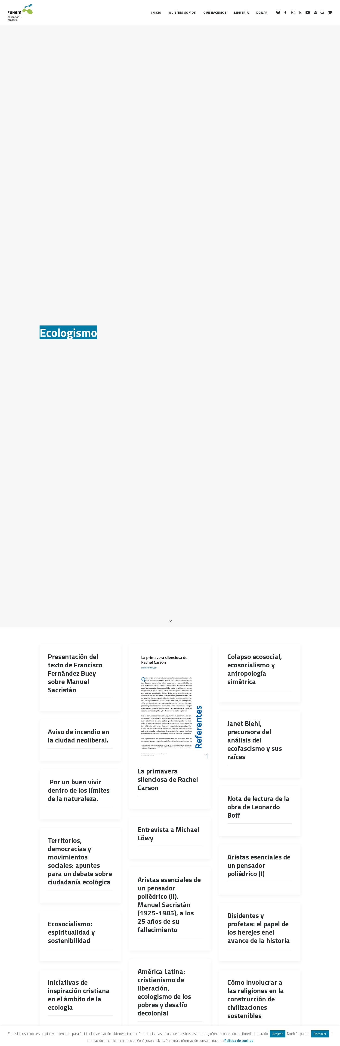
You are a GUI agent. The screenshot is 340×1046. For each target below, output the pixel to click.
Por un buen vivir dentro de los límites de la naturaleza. (79, 790)
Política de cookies (238, 1040)
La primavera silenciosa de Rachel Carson (168, 779)
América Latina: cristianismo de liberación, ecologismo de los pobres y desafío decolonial (164, 992)
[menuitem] (156, 12)
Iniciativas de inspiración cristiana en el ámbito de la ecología (79, 994)
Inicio (156, 12)
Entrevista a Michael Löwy (168, 833)
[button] (279, 12)
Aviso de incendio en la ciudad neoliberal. (78, 735)
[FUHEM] (20, 12)
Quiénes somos (182, 12)
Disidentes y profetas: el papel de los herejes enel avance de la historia (258, 928)
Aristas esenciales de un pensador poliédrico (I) (259, 865)
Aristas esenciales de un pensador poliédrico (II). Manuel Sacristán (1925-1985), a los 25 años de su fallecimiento (169, 904)
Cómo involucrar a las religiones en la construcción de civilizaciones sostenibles (255, 999)
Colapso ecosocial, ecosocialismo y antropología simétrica (254, 669)
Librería (241, 12)
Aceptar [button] (277, 1033)
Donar (262, 12)
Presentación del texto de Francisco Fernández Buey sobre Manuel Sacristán (75, 673)
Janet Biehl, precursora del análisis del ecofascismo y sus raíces (254, 740)
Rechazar (320, 1033)
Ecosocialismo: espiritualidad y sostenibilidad (71, 932)
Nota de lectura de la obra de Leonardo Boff (258, 806)
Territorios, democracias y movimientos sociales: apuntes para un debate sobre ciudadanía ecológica (80, 861)
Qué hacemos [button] (215, 12)
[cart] (329, 12)
